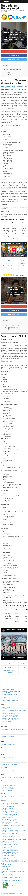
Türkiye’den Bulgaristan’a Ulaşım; (12, 71)
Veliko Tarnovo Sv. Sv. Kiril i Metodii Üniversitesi (13, 797)
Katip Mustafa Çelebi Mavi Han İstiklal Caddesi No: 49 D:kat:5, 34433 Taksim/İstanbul (9, 266)
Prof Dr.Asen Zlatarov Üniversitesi (10, 737)
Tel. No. (22, 260)
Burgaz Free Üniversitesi (8, 736)
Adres (9, 260)
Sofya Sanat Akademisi (7, 723)
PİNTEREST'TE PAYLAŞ (14, 52)
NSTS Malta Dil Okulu (7, 865)
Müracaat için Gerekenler (8, 868)
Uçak (9, 72)
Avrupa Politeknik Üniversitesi (9, 751)
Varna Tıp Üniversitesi (7, 790)
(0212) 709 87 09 (22, 264)
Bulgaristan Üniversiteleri (10, 6)
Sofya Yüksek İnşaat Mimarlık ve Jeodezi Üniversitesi (14, 710)
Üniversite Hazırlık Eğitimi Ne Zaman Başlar (12, 880)
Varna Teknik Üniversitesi (8, 788)
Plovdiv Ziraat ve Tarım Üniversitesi (10, 694)
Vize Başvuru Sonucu (7, 874)
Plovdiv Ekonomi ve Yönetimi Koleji (10, 700)
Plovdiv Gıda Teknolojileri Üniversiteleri (11, 691)
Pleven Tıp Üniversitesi (7, 757)
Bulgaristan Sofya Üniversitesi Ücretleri (11, 860)
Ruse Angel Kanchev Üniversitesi (9, 764)
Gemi (9, 75)
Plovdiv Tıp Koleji (6, 697)
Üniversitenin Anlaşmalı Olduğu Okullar (11, 877)
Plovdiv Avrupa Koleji (7, 699)
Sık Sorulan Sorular (6, 858)
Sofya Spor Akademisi (7, 721)
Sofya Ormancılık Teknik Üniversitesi (10, 718)
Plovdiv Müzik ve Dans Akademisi (10, 696)
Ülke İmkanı (5, 882)
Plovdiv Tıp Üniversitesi (7, 688)
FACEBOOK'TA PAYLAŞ (13, 55)
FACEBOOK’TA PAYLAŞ (13, 310)
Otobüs (9, 74)
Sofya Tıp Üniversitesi (7, 707)
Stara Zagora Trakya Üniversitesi (9, 770)
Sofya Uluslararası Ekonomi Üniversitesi (12, 69)
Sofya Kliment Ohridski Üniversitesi (11, 326)
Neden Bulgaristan (6, 866)
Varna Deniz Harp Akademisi (8, 784)
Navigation (6, 1)
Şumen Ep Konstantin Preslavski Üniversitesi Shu (13, 777)
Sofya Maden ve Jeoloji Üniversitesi (10, 715)
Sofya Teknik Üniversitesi (8, 708)
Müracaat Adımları (6, 869)
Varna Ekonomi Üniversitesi (8, 785)
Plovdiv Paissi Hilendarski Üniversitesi (10, 692)
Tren (9, 73)
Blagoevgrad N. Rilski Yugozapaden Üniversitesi (13, 729)
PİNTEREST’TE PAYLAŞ (14, 307)
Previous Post (14, 677)
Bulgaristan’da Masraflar (7, 876)
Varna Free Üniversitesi (7, 787)
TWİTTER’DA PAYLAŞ (14, 314)
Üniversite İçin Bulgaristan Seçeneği (10, 879)
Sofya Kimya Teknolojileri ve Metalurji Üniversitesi (13, 720)
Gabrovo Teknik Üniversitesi (8, 744)
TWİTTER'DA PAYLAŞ (14, 59)
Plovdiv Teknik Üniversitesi (8, 689)
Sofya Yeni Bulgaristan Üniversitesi (10, 716)
